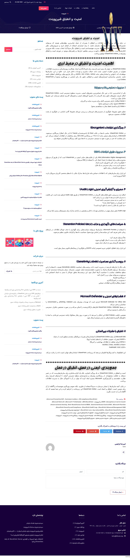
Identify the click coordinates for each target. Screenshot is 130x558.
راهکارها (85, 8)
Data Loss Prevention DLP (55, 399)
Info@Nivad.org (117, 536)
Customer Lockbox (71, 399)
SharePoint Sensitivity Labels (115, 410)
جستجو (6, 2)
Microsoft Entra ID (58, 402)
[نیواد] (111, 33)
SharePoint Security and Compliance (68, 407)
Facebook (118, 431)
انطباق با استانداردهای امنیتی (85, 412)
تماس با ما (57, 8)
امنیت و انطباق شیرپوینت (102, 412)
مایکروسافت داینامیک (34, 86)
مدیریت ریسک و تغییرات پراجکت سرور (21, 302)
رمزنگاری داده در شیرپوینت (70, 415)
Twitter (105, 431)
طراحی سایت (37, 79)
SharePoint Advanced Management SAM (112, 407)
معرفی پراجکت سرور (29, 309)
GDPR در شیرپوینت (99, 402)
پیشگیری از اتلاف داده (100, 415)
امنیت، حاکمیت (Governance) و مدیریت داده (31, 219)
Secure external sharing (59, 404)
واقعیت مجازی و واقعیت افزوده (35, 108)
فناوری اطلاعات (36, 83)
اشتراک (8, 271)
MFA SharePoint (88, 402)
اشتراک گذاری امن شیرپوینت (118, 412)
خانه (93, 8)
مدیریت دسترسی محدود (102, 418)
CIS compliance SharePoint (88, 399)
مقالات (78, 8)
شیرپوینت (59, 415)
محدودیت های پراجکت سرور (26, 306)
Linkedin (92, 431)
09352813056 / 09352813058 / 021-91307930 (109, 533)
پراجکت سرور (37, 72)
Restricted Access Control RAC (101, 404)
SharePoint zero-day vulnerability (92, 410)
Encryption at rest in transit (116, 402)
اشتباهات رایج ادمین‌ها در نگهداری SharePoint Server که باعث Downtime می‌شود (23, 163)
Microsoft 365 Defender (74, 402)
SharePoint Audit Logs (89, 407)
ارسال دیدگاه (117, 492)
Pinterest (78, 431)
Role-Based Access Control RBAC (79, 404)
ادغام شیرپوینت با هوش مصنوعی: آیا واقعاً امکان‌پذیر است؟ (28, 151)
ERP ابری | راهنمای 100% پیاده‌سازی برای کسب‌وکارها (20, 290)
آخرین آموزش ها (36, 68)
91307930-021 (19, 2)
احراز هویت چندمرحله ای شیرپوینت (70, 410)
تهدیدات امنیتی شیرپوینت (86, 415)
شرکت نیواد (68, 8)
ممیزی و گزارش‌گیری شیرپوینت (86, 418)
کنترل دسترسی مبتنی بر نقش (118, 418)
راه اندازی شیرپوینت (37, 186)
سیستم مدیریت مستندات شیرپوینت (34, 130)
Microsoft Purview (119, 404)
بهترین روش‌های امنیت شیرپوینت (116, 415)
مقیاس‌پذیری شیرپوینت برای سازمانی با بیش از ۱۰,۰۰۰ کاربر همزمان (27, 140)
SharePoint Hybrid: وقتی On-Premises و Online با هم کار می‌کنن (25, 176)
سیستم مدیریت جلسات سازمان (35, 119)
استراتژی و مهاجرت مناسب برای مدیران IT (32, 208)
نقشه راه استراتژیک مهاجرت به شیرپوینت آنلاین (31, 197)
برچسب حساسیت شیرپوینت (68, 412)
